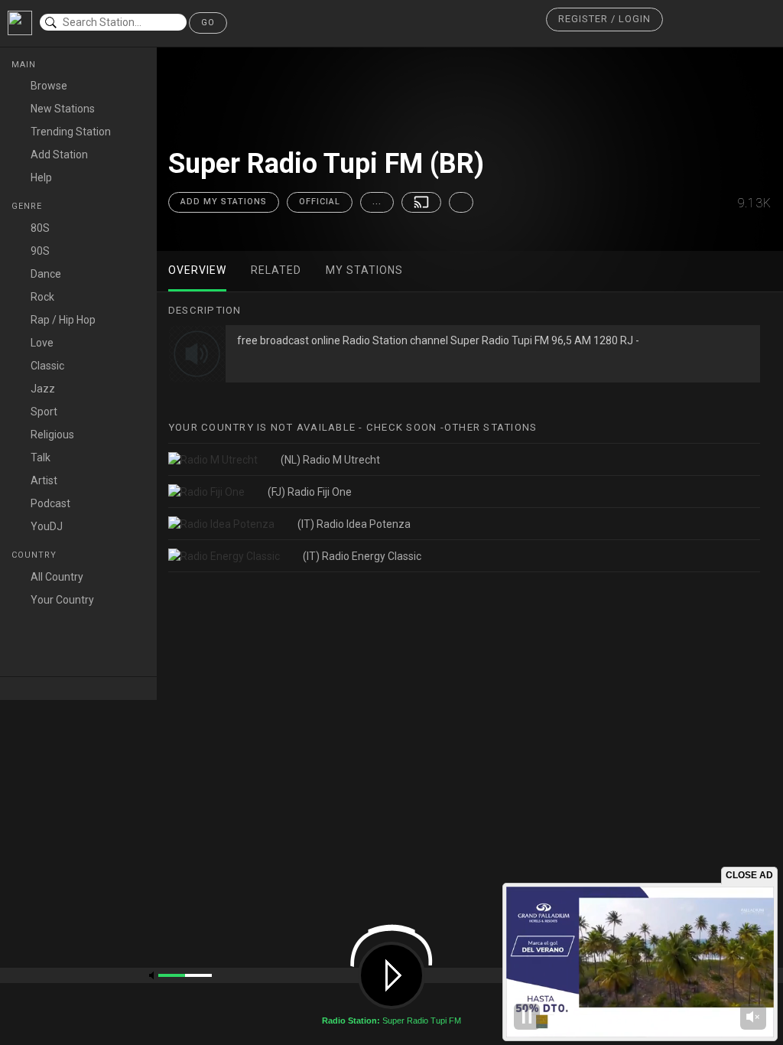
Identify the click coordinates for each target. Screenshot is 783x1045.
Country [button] (35, 555)
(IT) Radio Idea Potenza (354, 524)
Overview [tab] (197, 270)
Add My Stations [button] (223, 202)
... (377, 202)
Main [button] (25, 65)
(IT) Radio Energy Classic (362, 556)
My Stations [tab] (364, 270)
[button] (604, 19)
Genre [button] (28, 206)
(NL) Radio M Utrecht (330, 460)
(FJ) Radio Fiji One (310, 492)
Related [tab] (276, 270)
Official (319, 202)
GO (208, 23)
